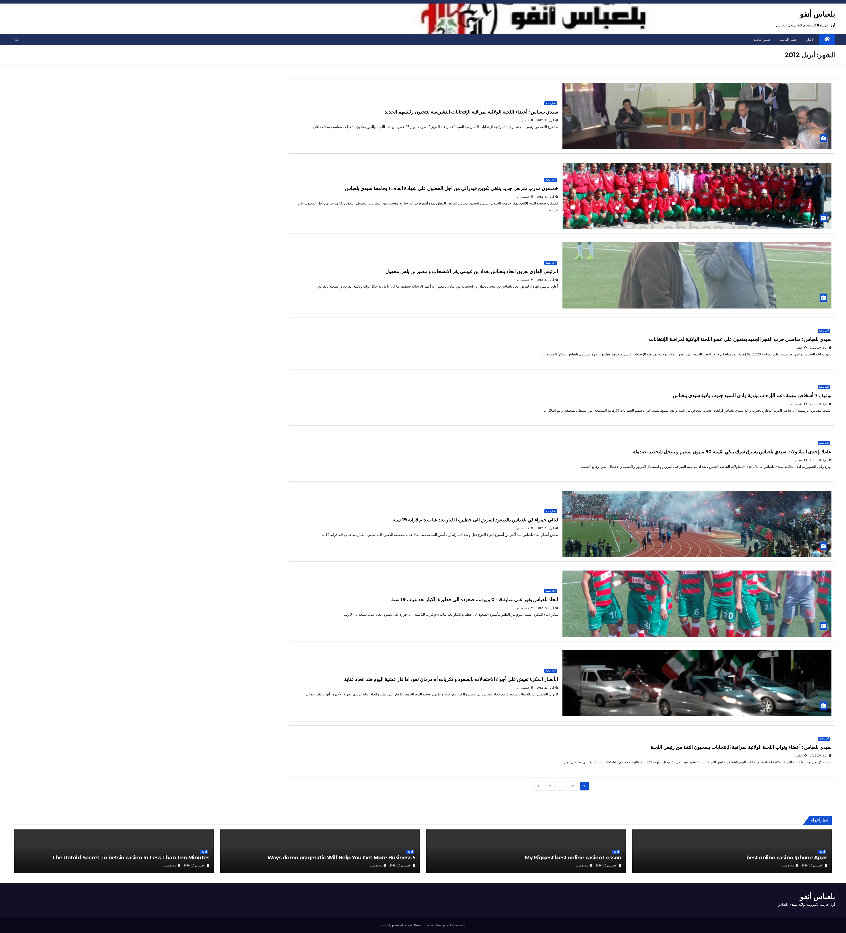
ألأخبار (822, 852)
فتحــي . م (523, 196)
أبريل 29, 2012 (818, 347)
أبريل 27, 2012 (545, 608)
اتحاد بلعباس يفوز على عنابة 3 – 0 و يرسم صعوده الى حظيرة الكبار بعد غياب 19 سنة (474, 599)
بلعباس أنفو (817, 14)
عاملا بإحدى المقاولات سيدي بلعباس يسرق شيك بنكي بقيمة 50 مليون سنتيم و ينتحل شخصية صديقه (732, 452)
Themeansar (458, 925)
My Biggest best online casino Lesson (573, 857)
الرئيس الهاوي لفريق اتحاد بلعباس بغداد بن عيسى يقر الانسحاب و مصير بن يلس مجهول (471, 271)
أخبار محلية (551, 103)
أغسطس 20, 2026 (812, 865)
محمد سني (788, 865)
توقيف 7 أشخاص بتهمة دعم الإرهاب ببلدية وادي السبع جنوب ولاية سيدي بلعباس (752, 395)
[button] (16, 39)
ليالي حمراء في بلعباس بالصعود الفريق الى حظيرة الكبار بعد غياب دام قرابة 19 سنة (475, 520)
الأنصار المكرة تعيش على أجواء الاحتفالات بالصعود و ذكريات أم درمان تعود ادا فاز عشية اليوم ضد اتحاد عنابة (451, 679)
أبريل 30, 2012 (545, 120)
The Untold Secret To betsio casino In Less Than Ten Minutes (130, 857)
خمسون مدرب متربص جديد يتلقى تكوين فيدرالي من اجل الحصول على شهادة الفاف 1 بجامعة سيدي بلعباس (451, 188)
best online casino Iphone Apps (786, 857)
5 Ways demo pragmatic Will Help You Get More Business (341, 857)
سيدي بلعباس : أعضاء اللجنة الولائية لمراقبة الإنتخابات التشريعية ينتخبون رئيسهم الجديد (471, 112)
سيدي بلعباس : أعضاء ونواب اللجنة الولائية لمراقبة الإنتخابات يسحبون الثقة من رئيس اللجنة (741, 747)
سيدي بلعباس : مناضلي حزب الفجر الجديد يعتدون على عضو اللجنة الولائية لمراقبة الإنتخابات (740, 339)
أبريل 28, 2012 (818, 460)
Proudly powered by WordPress (402, 925)
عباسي (525, 120)
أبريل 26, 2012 (818, 755)
